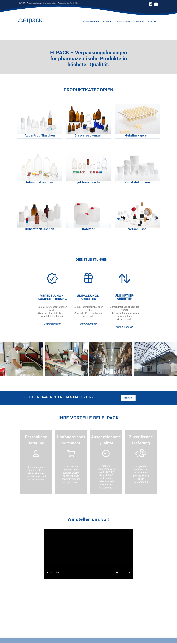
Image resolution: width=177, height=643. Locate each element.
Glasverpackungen (88, 135)
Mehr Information (52, 323)
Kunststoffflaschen (39, 229)
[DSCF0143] (155, 359)
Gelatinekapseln (137, 135)
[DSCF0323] (21, 359)
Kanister (88, 229)
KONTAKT (128, 398)
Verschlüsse (137, 229)
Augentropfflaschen (40, 135)
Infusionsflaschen (39, 182)
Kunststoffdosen (137, 182)
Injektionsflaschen (88, 182)
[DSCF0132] (110, 359)
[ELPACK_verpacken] (66, 359)
